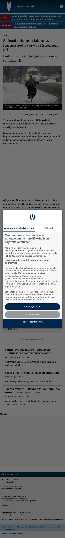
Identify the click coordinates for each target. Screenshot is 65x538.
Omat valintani (32, 314)
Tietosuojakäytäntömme (32, 322)
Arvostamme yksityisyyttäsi (19, 228)
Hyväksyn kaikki (32, 306)
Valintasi (48, 228)
